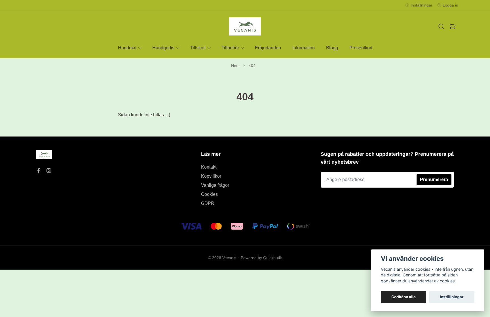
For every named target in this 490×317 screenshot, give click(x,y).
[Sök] (441, 26)
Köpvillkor (211, 176)
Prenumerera (434, 179)
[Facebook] (38, 170)
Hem (235, 65)
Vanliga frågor (215, 185)
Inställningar (452, 297)
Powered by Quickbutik (261, 257)
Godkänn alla (403, 297)
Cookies (209, 194)
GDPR (207, 203)
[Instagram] (49, 170)
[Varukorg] (452, 26)
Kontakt (208, 167)
